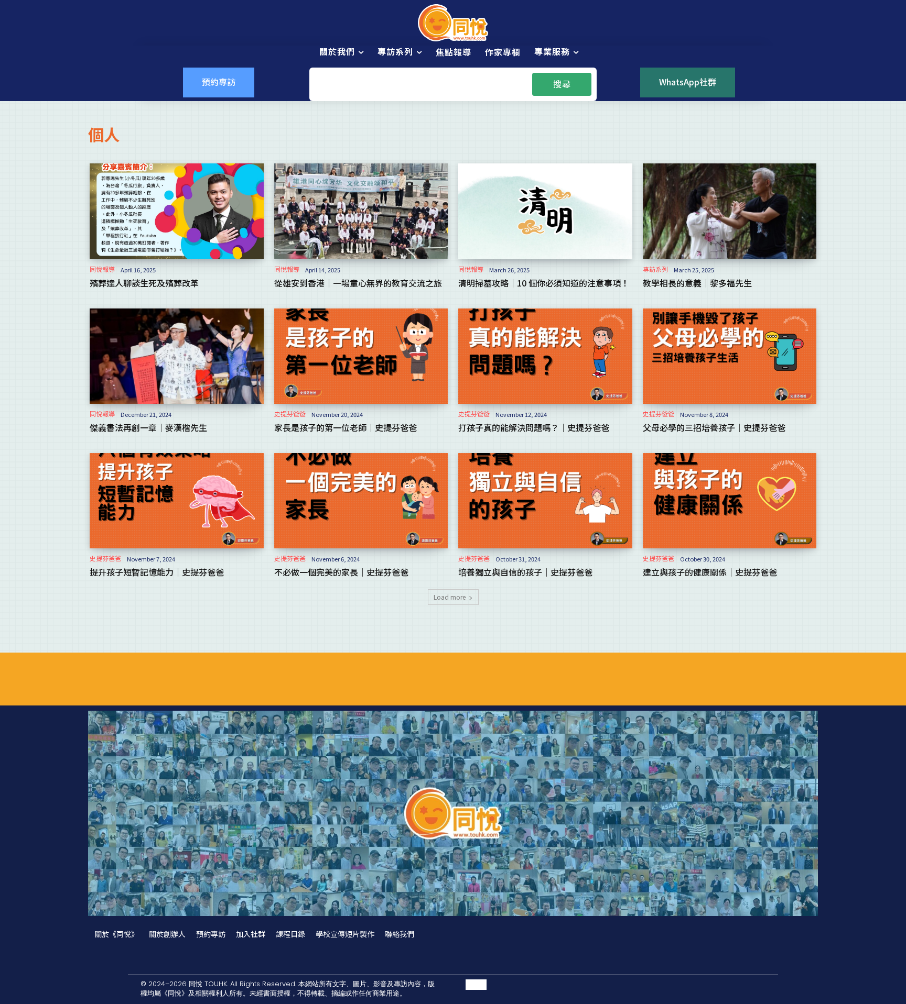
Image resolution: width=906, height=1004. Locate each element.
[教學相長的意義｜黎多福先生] (730, 211)
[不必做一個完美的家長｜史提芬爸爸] (361, 500)
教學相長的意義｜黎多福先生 (697, 283)
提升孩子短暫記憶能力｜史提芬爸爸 (157, 572)
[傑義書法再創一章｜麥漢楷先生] (177, 356)
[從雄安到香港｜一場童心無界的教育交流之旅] (361, 211)
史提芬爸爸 (290, 414)
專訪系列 (655, 269)
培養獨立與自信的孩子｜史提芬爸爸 (525, 572)
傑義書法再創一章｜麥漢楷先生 (148, 427)
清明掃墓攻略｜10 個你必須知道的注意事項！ (543, 283)
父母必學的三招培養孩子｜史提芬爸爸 (714, 427)
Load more (450, 596)
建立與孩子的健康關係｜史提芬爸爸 (710, 572)
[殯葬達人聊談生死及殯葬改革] (177, 211)
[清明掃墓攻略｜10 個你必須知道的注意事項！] (545, 211)
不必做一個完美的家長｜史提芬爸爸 (341, 572)
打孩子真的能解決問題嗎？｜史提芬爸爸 (533, 427)
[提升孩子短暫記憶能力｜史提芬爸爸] (177, 500)
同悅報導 (102, 269)
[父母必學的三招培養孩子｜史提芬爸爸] (730, 356)
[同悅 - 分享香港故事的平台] (453, 22)
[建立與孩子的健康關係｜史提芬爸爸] (730, 500)
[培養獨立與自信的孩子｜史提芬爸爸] (545, 500)
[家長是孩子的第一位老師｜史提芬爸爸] (361, 356)
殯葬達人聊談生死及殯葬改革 (144, 283)
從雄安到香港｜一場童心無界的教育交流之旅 (358, 283)
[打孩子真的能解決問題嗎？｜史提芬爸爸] (545, 356)
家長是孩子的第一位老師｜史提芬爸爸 (345, 427)
